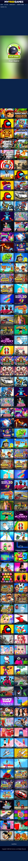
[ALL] (25, 4)
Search (3, 7)
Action (6, 4)
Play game (14, 56)
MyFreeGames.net (13, 849)
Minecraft (12, 4)
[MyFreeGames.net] (14, 1)
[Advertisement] (14, 22)
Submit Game (20, 4)
